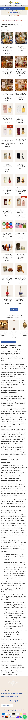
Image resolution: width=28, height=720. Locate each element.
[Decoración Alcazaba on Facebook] (13, 701)
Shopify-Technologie (17, 710)
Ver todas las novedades (8, 342)
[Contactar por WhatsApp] (25, 717)
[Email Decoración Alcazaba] (10, 701)
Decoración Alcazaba (13, 709)
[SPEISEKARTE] (2, 8)
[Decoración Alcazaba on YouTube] (18, 701)
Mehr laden (14, 309)
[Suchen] (23, 8)
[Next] (26, 329)
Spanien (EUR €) (6, 705)
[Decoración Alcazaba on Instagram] (15, 701)
